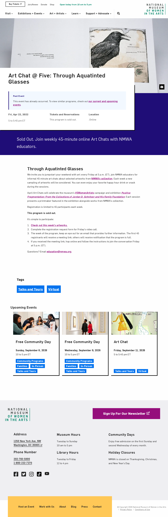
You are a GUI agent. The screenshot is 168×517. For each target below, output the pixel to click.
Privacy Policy (126, 509)
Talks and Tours (30, 289)
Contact (97, 506)
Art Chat (121, 341)
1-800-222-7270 (23, 462)
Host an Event (26, 506)
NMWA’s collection (101, 178)
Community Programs (30, 361)
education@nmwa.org (59, 251)
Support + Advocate (98, 13)
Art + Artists (57, 13)
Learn (75, 13)
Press (84, 506)
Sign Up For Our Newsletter (124, 413)
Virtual (53, 289)
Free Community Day (33, 341)
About (62, 506)
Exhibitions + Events (30, 13)
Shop (52, 4)
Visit (8, 13)
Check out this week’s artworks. (49, 225)
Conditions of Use (142, 509)
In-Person (37, 366)
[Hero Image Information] (162, 87)
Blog (73, 506)
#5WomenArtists (84, 192)
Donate (44, 4)
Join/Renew (33, 4)
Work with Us (46, 506)
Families (22, 366)
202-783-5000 (22, 458)
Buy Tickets (14, 4)
